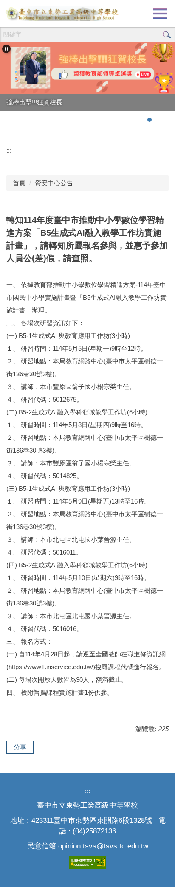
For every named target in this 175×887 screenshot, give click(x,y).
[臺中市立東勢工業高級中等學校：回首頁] (61, 13)
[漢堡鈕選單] (160, 13)
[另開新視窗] (87, 68)
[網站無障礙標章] (87, 861)
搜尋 (166, 35)
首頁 (19, 182)
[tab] (141, 120)
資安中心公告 (54, 182)
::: (8, 150)
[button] (6, 49)
